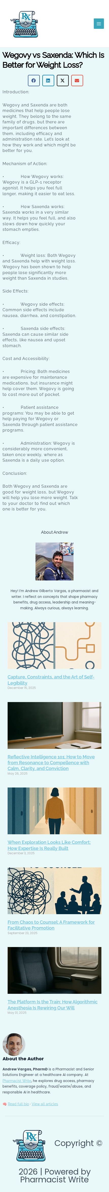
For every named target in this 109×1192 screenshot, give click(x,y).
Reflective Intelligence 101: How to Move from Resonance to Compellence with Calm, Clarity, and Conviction (51, 762)
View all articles (45, 1104)
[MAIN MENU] (99, 23)
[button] (34, 80)
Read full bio (18, 1104)
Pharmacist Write (17, 1081)
